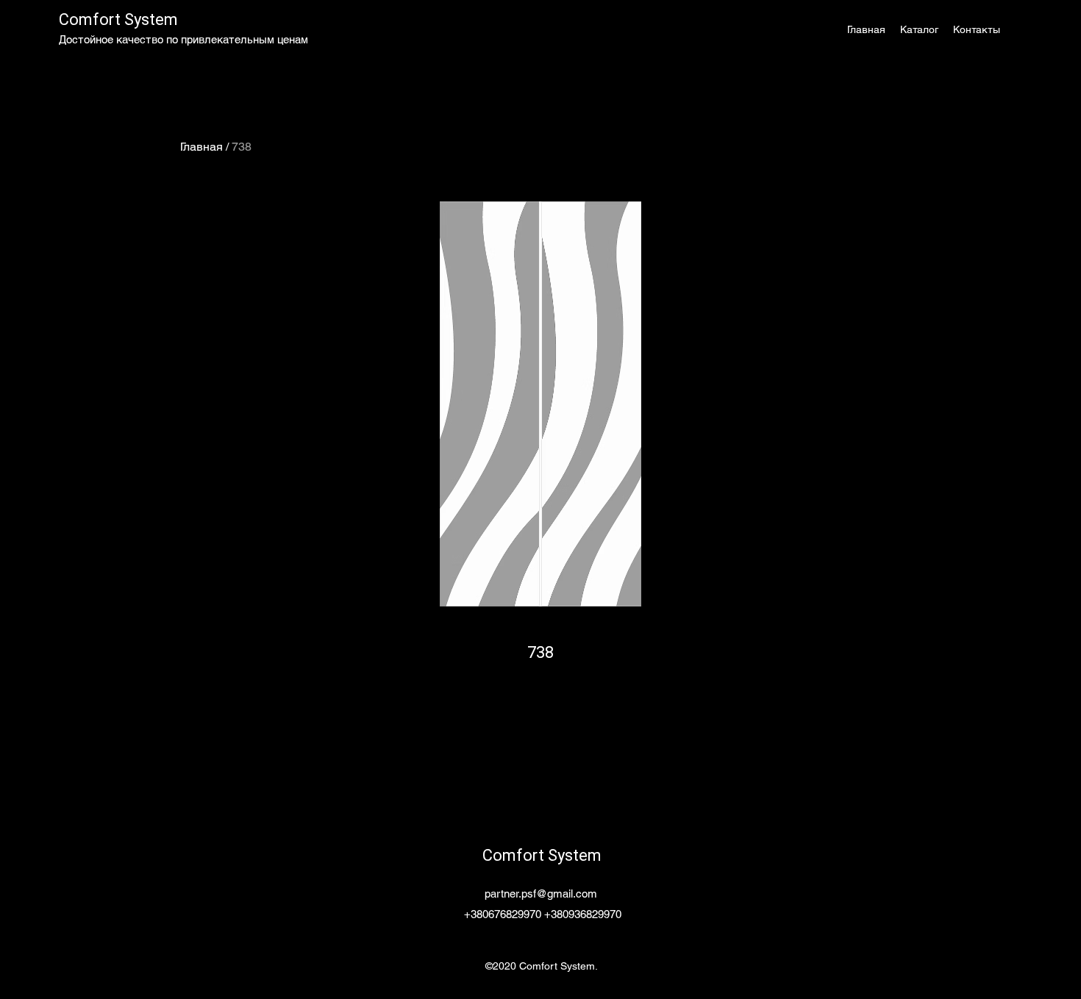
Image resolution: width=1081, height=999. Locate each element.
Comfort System (118, 19)
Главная (201, 147)
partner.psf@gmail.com (541, 893)
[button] (919, 29)
